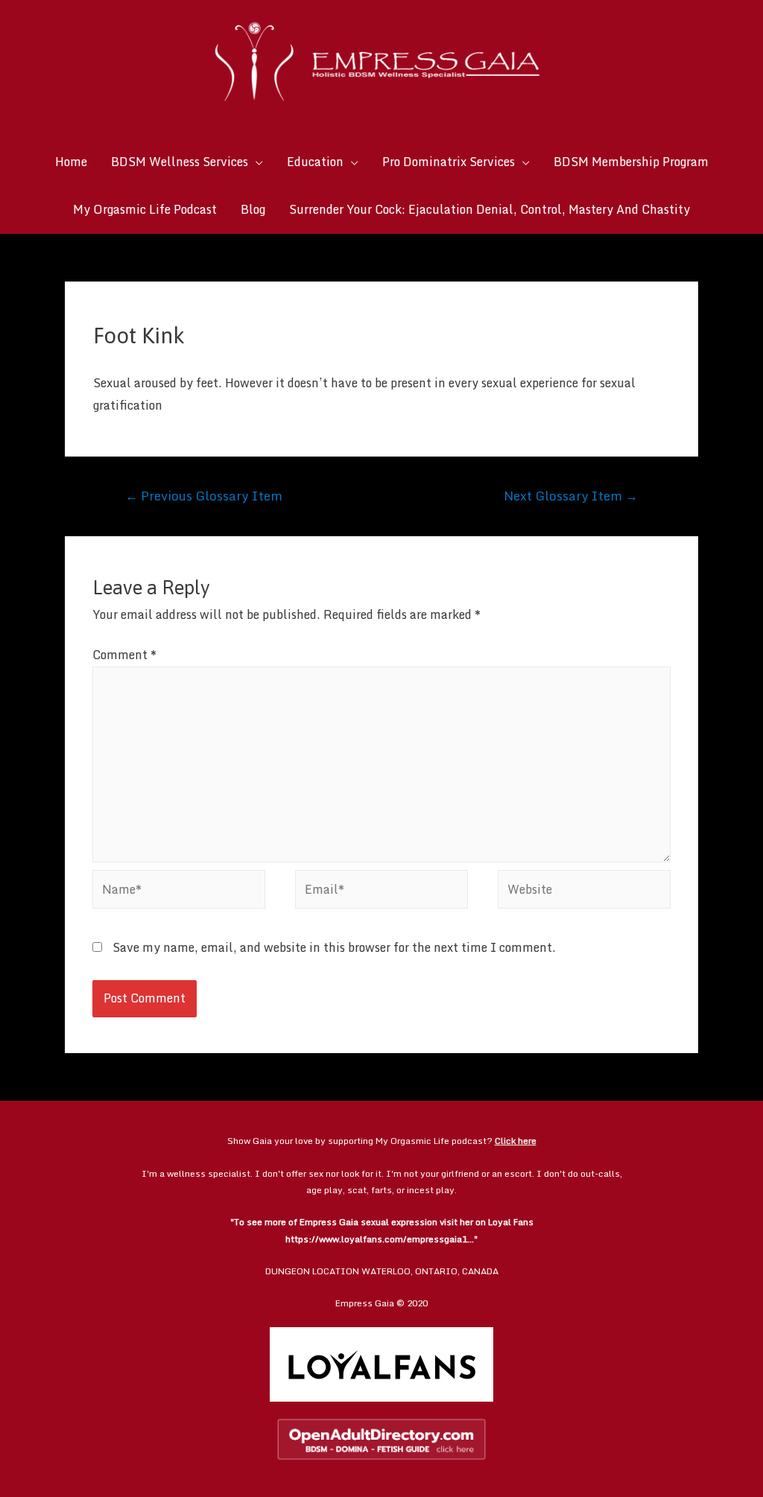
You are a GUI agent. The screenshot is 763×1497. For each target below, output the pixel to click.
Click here (515, 1141)
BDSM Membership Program (631, 161)
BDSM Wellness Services (179, 161)
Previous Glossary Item (203, 495)
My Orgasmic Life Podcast (145, 209)
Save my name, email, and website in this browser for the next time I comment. (334, 947)
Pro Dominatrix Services (448, 161)
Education (315, 161)
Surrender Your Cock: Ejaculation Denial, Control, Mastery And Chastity (489, 209)
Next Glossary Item (571, 495)
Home (71, 161)
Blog (253, 209)
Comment (124, 654)
